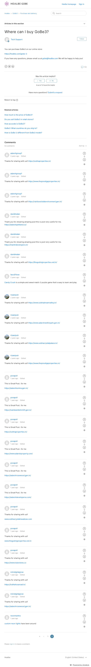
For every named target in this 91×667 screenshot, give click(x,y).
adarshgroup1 (16, 153)
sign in (12, 644)
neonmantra (15, 616)
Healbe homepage (69, 4)
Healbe (7, 13)
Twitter (9, 66)
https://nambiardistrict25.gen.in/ (18, 410)
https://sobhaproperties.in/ (39, 161)
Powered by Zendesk (81, 665)
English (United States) (74, 657)
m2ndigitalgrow (16, 572)
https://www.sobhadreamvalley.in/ (42, 303)
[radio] (39, 81)
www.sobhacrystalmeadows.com (18, 519)
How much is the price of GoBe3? (19, 115)
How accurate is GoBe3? (15, 124)
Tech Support (16, 39)
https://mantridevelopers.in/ (16, 245)
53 (85, 67)
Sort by (82, 146)
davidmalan (15, 214)
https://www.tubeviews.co (15, 563)
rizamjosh (14, 295)
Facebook (6, 66)
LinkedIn (12, 66)
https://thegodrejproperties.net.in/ (42, 262)
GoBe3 (15, 13)
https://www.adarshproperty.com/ (19, 453)
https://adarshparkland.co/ (15, 225)
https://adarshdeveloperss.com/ (18, 497)
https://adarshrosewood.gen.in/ (18, 475)
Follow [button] (82, 39)
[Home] (16, 5)
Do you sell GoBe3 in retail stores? (19, 119)
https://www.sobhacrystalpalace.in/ (42, 343)
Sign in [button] (81, 4)
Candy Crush (10, 282)
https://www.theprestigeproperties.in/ (44, 181)
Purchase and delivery (28, 13)
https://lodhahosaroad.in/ (15, 584)
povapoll (14, 376)
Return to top (10, 100)
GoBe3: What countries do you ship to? (21, 128)
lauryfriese (14, 274)
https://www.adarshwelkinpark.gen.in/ (44, 323)
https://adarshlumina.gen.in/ (16, 388)
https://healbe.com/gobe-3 (16, 54)
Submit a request (55, 92)
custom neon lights (12, 623)
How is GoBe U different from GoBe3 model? (23, 133)
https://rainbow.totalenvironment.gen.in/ (45, 201)
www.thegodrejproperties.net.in (18, 541)
